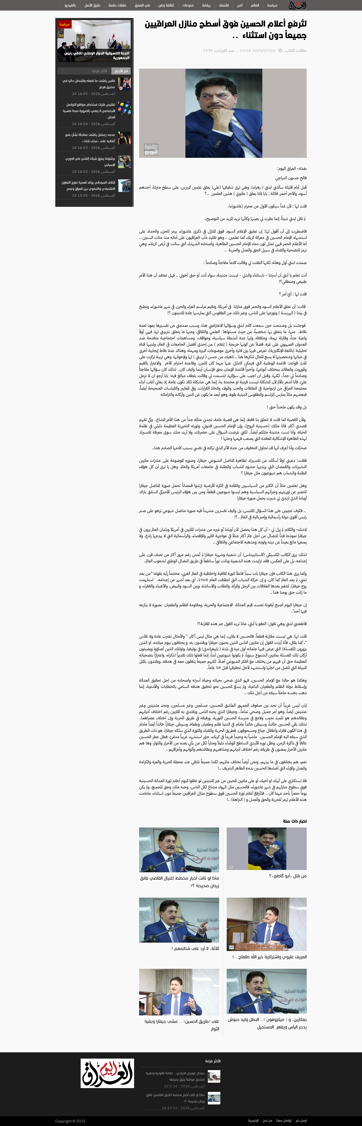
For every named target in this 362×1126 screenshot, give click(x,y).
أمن (239, 5)
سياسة (272, 5)
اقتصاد (224, 5)
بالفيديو (70, 5)
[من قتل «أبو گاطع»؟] (267, 829)
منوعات (188, 5)
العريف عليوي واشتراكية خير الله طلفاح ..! (270, 956)
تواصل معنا (284, 1120)
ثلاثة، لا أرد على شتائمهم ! (195, 948)
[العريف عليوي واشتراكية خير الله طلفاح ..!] (267, 900)
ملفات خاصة (117, 5)
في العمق (142, 5)
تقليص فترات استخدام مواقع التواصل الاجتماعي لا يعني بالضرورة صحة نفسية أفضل (89, 111)
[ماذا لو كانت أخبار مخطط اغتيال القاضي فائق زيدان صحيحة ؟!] (179, 829)
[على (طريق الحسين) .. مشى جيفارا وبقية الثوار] (179, 971)
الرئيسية (253, 1120)
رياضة (206, 5)
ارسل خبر (301, 1120)
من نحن (267, 1120)
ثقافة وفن (166, 5)
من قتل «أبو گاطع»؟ (288, 875)
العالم (255, 5)
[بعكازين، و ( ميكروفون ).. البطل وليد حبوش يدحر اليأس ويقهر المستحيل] (267, 971)
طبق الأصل (92, 5)
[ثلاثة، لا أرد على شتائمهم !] (179, 900)
